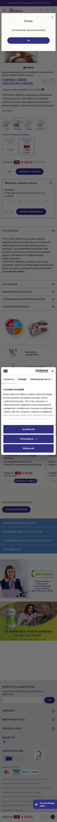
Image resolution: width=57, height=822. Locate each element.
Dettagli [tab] (22, 379)
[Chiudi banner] (53, 371)
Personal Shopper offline (47, 804)
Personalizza (26, 438)
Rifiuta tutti (28, 448)
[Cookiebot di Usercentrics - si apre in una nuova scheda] (36, 371)
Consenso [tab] (8, 379)
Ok (28, 40)
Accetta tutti (28, 429)
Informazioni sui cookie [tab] (43, 379)
